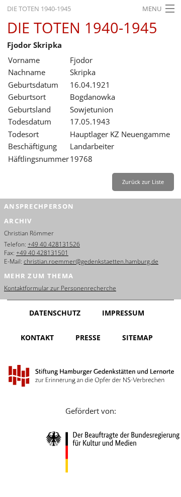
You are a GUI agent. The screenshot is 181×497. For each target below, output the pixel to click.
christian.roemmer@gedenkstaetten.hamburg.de (91, 261)
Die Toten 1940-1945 (39, 8)
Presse (88, 337)
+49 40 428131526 (54, 244)
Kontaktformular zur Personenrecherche (60, 288)
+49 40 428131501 (42, 252)
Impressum (123, 313)
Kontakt (37, 337)
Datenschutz (54, 313)
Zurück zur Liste (143, 181)
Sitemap (137, 337)
